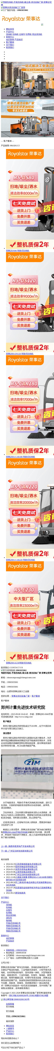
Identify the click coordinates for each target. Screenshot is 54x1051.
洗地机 (9, 34)
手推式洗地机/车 (13, 923)
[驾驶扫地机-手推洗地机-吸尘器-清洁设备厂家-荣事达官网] (21, 25)
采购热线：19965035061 (16, 950)
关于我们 (10, 45)
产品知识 (19, 39)
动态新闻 (10, 39)
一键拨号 (10, 1028)
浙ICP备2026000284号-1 (19, 995)
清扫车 (9, 918)
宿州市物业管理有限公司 (26, 867)
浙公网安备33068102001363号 (16, 999)
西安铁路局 (20, 893)
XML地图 (34, 995)
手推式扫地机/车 (13, 928)
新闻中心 (10, 37)
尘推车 (22, 34)
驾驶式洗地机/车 (13, 926)
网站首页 (10, 29)
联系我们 (10, 47)
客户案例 (10, 42)
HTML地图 (43, 995)
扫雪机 (29, 34)
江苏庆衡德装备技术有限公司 (28, 864)
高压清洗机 (37, 34)
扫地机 (16, 34)
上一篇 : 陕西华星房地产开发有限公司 (18, 846)
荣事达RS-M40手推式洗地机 (15, 832)
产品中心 (10, 32)
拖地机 (9, 920)
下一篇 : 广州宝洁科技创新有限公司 (17, 851)
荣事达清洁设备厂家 (21, 696)
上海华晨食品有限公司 (25, 872)
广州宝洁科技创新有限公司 (27, 874)
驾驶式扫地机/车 (13, 931)
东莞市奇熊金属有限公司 (26, 869)
